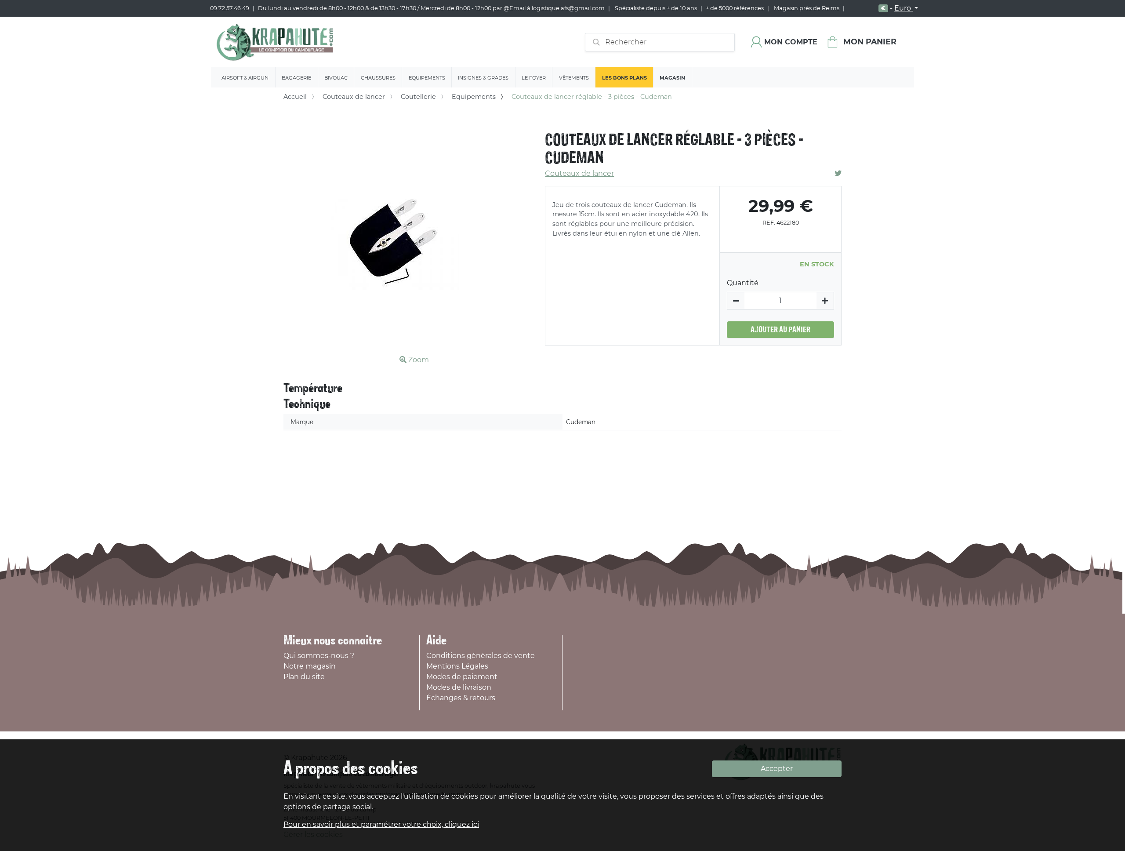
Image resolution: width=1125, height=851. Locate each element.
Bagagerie (296, 78)
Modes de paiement (461, 677)
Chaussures (378, 78)
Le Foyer (534, 78)
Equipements (427, 78)
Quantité (742, 283)
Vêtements (574, 78)
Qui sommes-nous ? (318, 655)
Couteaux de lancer (354, 97)
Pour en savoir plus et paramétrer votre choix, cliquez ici (381, 824)
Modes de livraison (458, 687)
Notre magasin (309, 666)
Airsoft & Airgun (245, 78)
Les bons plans (624, 78)
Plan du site (304, 677)
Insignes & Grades (483, 78)
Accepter (777, 768)
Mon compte (790, 42)
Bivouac (336, 78)
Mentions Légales (457, 666)
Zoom (417, 360)
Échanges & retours (460, 698)
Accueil (295, 97)
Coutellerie (418, 97)
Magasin (672, 78)
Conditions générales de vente (480, 655)
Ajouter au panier (780, 329)
